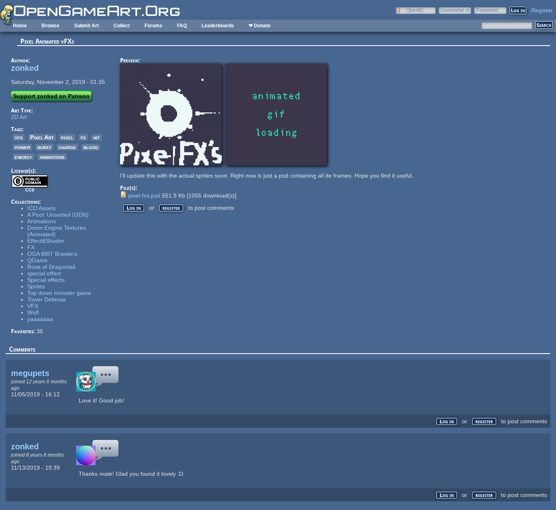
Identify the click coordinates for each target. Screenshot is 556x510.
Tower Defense (46, 299)
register (171, 208)
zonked (25, 68)
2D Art (19, 117)
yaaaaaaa (40, 319)
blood (90, 147)
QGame (37, 260)
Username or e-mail (455, 10)
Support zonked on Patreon (51, 96)
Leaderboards (217, 26)
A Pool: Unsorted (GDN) (58, 214)
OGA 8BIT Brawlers (52, 254)
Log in (134, 208)
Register (542, 10)
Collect (122, 26)
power (22, 147)
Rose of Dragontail (51, 267)
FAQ (182, 26)
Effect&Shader (45, 240)
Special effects (46, 280)
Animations (41, 221)
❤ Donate (260, 26)
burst (44, 147)
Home (20, 26)
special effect (44, 273)
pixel (67, 137)
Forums (153, 26)
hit (96, 137)
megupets (30, 373)
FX (31, 247)
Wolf (33, 312)
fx (83, 137)
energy (23, 157)
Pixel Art (42, 137)
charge (67, 147)
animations (52, 157)
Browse (50, 26)
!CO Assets (41, 208)
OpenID (414, 10)
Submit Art (86, 26)
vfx (19, 137)
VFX (32, 306)
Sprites (36, 286)
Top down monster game (59, 293)
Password (487, 10)
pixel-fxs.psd (144, 195)
